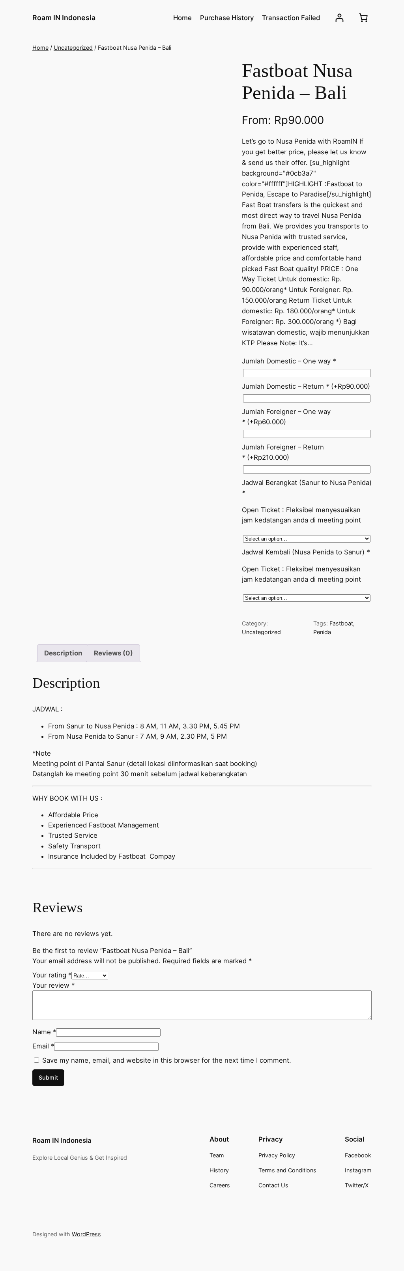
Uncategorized (73, 47)
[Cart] (363, 18)
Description (63, 653)
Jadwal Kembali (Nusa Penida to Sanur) (306, 552)
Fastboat (341, 623)
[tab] (63, 653)
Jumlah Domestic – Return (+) (306, 386)
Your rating (51, 975)
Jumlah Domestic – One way (289, 361)
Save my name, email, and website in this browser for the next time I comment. (166, 1060)
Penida (322, 632)
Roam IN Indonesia (63, 17)
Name (44, 1032)
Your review (53, 985)
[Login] (339, 18)
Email (43, 1046)
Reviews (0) (113, 653)
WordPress (86, 1234)
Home (40, 47)
